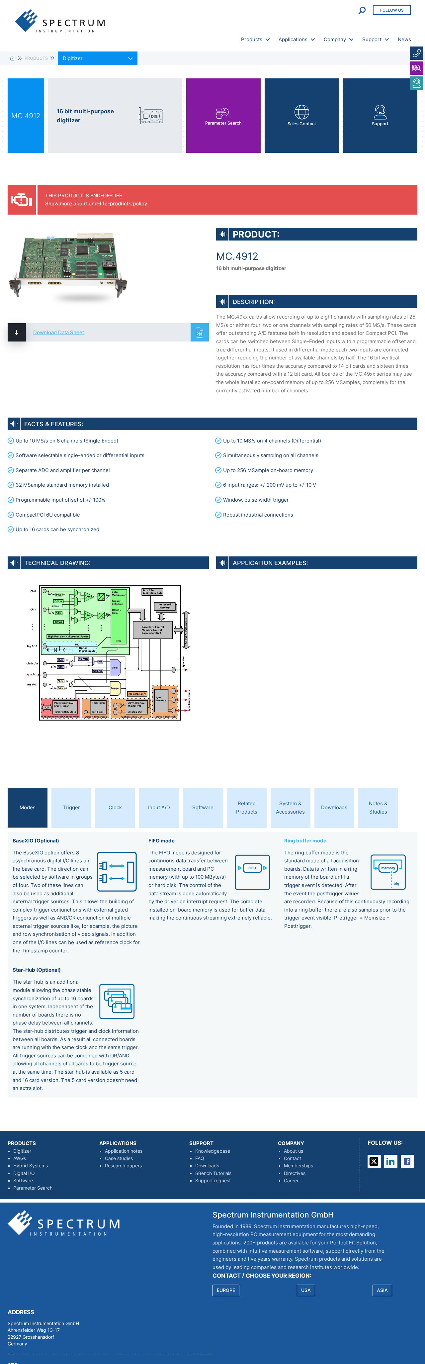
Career (291, 1180)
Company (335, 39)
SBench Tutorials (213, 1173)
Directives (294, 1173)
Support (372, 39)
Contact (292, 1158)
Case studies (119, 1158)
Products (251, 39)
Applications (293, 39)
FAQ (199, 1158)
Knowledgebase (212, 1151)
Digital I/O (24, 1173)
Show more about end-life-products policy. (96, 203)
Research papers (123, 1165)
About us (293, 1151)
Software (23, 1180)
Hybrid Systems (30, 1165)
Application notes (123, 1151)
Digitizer (22, 1151)
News (404, 39)
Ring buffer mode (305, 840)
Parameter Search (32, 1188)
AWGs (19, 1158)
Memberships (298, 1165)
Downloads (207, 1165)
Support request (213, 1180)
